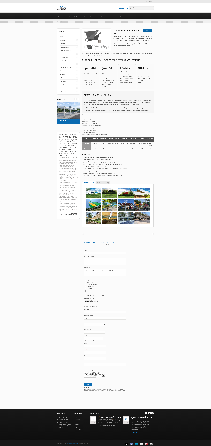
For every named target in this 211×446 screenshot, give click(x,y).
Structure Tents (64, 57)
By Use (62, 84)
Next (75, 99)
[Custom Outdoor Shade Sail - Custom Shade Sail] (99, 41)
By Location (64, 81)
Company (73, 15)
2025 (127, 422)
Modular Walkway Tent (66, 50)
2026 (94, 422)
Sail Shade (63, 60)
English (151, 1)
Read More (101, 429)
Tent (72, 213)
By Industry (63, 88)
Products (84, 15)
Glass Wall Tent (68, 214)
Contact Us (117, 15)
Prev (78, 99)
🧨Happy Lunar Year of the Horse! (109, 417)
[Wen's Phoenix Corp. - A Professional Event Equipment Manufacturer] (61, 7)
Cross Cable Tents (65, 47)
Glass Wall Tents (65, 54)
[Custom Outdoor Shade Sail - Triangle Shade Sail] (96, 47)
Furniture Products (65, 64)
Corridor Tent (63, 120)
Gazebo (75, 214)
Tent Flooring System (66, 67)
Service (94, 15)
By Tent (63, 77)
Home (61, 15)
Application (105, 15)
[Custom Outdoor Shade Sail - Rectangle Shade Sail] (104, 47)
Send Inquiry (147, 30)
